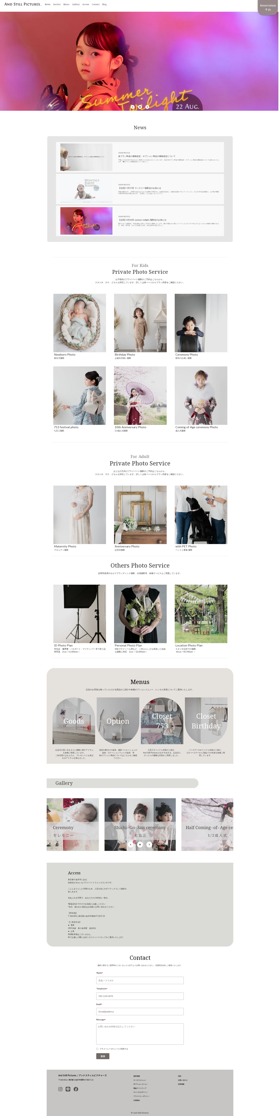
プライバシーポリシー (141, 1096)
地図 (179, 1076)
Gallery (76, 4)
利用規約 (136, 1100)
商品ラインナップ (139, 1088)
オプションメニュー (140, 1084)
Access (85, 4)
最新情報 (136, 1076)
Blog (104, 4)
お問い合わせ (183, 1080)
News (47, 4)
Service (57, 4)
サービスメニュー (139, 1080)
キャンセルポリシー (140, 1092)
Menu (66, 4)
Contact (95, 4)
